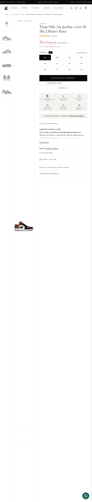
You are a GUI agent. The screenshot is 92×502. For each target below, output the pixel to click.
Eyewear (46, 8)
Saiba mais (44, 142)
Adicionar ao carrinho (63, 78)
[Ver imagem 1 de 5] (6, 37)
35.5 (81, 57)
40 (45, 69)
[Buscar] (71, 8)
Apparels (24, 8)
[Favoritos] (76, 8)
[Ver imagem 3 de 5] (6, 64)
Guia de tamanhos (81, 52)
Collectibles (58, 8)
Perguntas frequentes (49, 174)
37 (57, 63)
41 (57, 69)
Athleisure (35, 8)
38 (69, 63)
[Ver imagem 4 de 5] (6, 77)
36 (45, 63)
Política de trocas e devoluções (54, 167)
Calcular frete (46, 153)
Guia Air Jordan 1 (52, 148)
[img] (23, 230)
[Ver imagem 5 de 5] (6, 90)
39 (81, 63)
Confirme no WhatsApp (76, 116)
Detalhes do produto (48, 123)
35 (69, 57)
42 (69, 69)
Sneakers (14, 8)
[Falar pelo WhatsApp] (85, 495)
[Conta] (81, 8)
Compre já (63, 88)
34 (45, 57)
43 (81, 69)
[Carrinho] (85, 8)
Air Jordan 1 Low (17, 14)
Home (7, 14)
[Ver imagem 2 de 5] (6, 50)
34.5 (57, 57)
